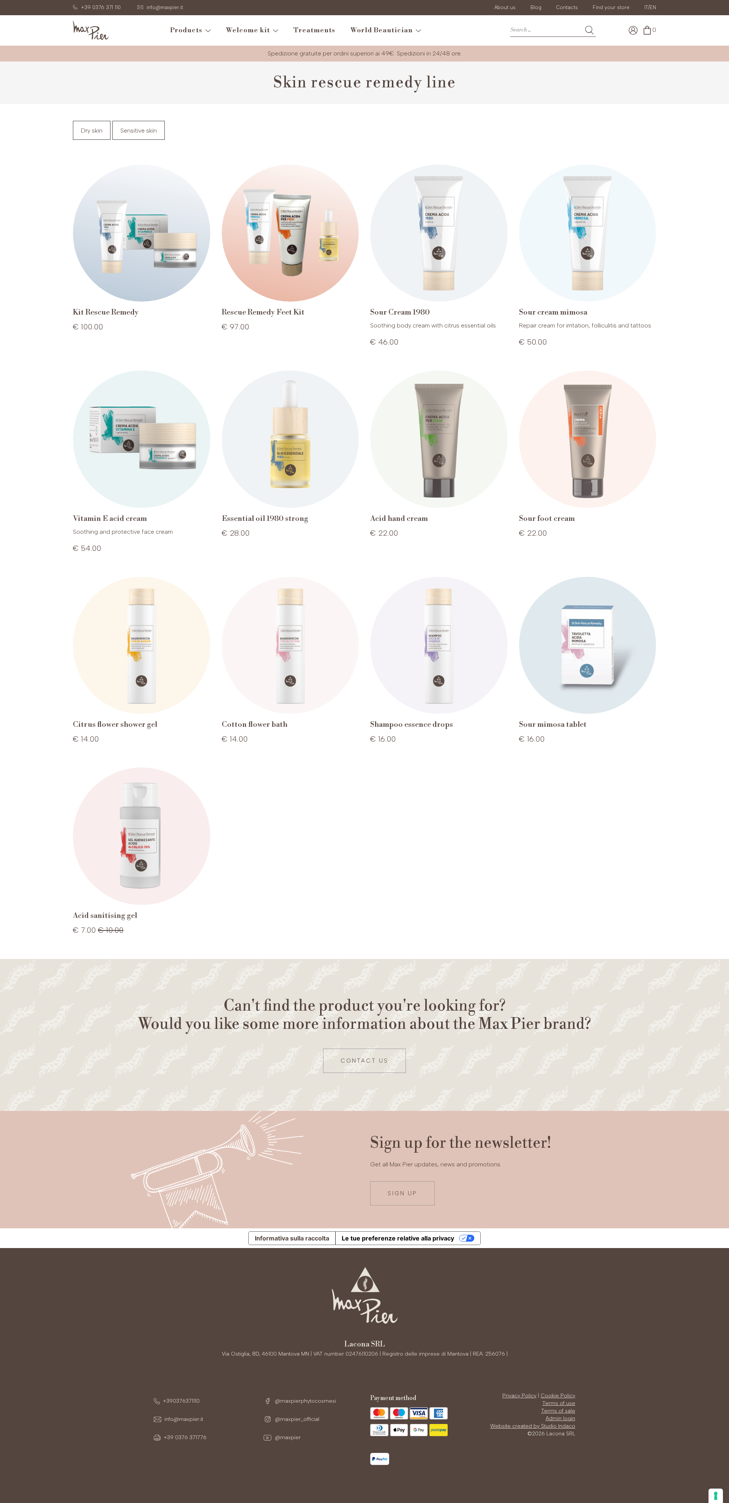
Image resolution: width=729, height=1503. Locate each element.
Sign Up (402, 1193)
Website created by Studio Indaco (532, 1426)
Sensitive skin (138, 130)
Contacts (567, 7)
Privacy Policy (519, 1395)
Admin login (560, 1418)
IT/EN (650, 7)
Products (187, 30)
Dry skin (92, 130)
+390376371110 (181, 1401)
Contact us (364, 1060)
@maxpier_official (296, 1419)
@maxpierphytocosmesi (304, 1401)
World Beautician (383, 30)
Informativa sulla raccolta (292, 1238)
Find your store (611, 7)
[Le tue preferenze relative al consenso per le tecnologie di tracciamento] (715, 1496)
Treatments (314, 30)
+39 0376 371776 (185, 1437)
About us (505, 7)
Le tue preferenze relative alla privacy (398, 1238)
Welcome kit (249, 30)
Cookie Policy (558, 1395)
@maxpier (287, 1437)
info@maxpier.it (183, 1419)
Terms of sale (558, 1411)
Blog (535, 7)
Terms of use (558, 1403)
